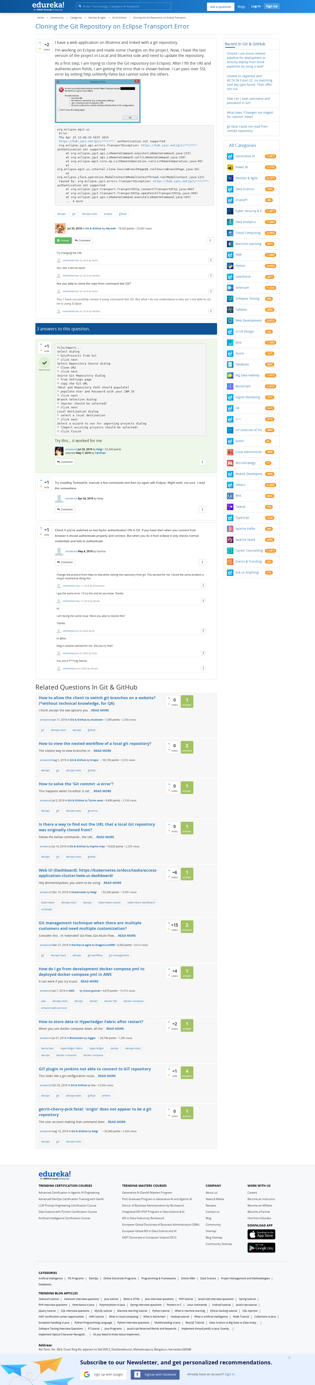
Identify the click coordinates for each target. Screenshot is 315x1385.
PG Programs (76, 1278)
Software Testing (248, 298)
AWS (72, 991)
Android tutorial (221, 1305)
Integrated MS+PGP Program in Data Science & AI (153, 1212)
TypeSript (242, 518)
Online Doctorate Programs (120, 1278)
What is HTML (131, 1299)
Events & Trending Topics (250, 561)
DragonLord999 (105, 945)
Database (242, 364)
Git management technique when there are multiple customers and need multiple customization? (90, 925)
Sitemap (211, 1231)
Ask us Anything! (247, 572)
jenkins (106, 1095)
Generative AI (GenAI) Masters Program (147, 1192)
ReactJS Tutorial (195, 1322)
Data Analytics (246, 222)
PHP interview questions (53, 1305)
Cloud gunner (91, 991)
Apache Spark (245, 539)
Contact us (212, 1212)
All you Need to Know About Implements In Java (117, 1334)
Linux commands (197, 1305)
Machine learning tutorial (132, 1311)
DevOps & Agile (81, 945)
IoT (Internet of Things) (250, 430)
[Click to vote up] (40, 43)
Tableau (241, 309)
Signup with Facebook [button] (160, 1374)
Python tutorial (161, 1311)
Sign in (230, 1374)
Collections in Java (265, 1316)
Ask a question (220, 7)
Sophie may (97, 846)
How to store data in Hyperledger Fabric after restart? (91, 1021)
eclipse (108, 214)
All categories (242, 145)
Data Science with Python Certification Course (68, 1212)
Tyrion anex (95, 800)
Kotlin (240, 441)
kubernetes (48, 902)
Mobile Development (250, 474)
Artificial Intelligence (51, 1278)
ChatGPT (242, 200)
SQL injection (250, 1311)
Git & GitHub (93, 228)
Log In (256, 6)
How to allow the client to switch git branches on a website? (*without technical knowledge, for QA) (97, 700)
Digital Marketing (248, 397)
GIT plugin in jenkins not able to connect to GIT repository (95, 1068)
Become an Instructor (261, 1199)
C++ (238, 419)
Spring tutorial (247, 1299)
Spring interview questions (146, 1305)
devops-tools (89, 214)
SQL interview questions (75, 1311)
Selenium (242, 287)
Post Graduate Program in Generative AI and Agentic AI (157, 1199)
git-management (119, 955)
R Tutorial (93, 1328)
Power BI (242, 167)
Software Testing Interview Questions (61, 1328)
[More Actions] (210, 240)
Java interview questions (159, 1299)
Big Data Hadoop (248, 375)
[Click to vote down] (40, 49)
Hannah (111, 228)
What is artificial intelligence (211, 1316)
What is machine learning (190, 1311)
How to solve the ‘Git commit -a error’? (76, 783)
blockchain (47, 1048)
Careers (252, 1192)
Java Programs (113, 1328)
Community (213, 1224)
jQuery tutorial (47, 1311)
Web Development (249, 320)
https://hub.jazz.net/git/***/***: (87, 141)
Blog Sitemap (214, 1237)
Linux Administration (250, 452)
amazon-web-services (54, 1008)
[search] (80, 6)
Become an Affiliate (260, 1205)
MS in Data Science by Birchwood (143, 1218)
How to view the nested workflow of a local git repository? (95, 743)
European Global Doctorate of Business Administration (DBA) (160, 1224)
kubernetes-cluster (109, 902)
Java (238, 342)
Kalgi (99, 449)
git (73, 214)
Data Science (245, 189)
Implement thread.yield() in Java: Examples (206, 1328)
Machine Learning (248, 244)
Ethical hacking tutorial (223, 1311)
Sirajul (94, 760)
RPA (238, 496)
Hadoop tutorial (180, 1316)
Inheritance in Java (83, 1305)
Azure (240, 353)
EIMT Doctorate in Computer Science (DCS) (149, 1237)
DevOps (93, 1278)
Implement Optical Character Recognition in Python (63, 1334)
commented (69, 260)
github (122, 214)
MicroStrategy (245, 463)
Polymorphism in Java (112, 1305)
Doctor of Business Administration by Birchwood (153, 1205)
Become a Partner (259, 1212)
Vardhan (100, 453)
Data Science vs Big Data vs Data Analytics (234, 1322)
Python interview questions (133, 1322)
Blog (208, 1218)
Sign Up (272, 6)
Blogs (241, 7)
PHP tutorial (186, 1299)
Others (240, 485)
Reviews (211, 1205)
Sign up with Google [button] (108, 1374)
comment (84, 240)
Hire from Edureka (259, 1218)
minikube (46, 909)
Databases (45, 1284)
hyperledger (96, 1048)
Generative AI (245, 156)
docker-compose (134, 1001)
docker (94, 1001)
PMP (239, 255)
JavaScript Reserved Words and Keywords (151, 1328)
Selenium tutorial (49, 1299)
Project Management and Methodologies (245, 1278)
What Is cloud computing (123, 1316)
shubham (97, 719)
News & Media (215, 1199)
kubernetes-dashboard (141, 902)
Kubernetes (78, 892)
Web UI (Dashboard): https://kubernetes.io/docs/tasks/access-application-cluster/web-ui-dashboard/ (98, 873)
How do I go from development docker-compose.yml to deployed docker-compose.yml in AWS (91, 971)
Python (240, 266)
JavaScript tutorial (246, 1305)
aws (43, 1001)
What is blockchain (154, 1316)
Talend (240, 507)
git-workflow (95, 955)
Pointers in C (174, 1305)
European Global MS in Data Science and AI (149, 1231)
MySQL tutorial (103, 1311)
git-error (93, 811)
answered (71, 449)
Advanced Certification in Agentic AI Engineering (69, 1192)
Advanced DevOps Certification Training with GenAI (71, 1199)
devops (61, 214)
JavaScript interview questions (216, 1299)
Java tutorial (111, 1299)
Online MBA (188, 1278)
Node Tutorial (241, 1316)
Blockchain (76, 1038)
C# (237, 408)
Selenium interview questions (81, 1299)
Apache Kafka (245, 528)
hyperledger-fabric (71, 1048)
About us (211, 1192)
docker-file (110, 1001)
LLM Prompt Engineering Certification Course (67, 1205)
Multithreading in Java (167, 1322)
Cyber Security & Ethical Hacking (250, 211)
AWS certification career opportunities (61, 1316)
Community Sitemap (219, 1244)
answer (64, 240)
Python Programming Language (93, 1322)
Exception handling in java (54, 1322)
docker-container (66, 1055)
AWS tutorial (96, 1316)
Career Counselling (249, 550)
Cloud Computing (248, 233)
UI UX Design (245, 331)
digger (91, 1038)
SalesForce (243, 277)
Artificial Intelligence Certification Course (64, 1218)
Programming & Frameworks (158, 1278)
